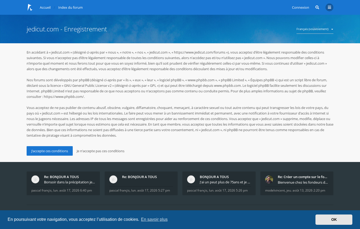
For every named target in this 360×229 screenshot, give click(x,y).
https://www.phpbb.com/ (64, 96)
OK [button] (334, 219)
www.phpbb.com (227, 85)
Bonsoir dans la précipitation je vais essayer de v (69, 182)
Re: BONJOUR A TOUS (61, 176)
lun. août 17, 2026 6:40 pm (72, 190)
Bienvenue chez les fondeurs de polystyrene (303, 182)
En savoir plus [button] (154, 219)
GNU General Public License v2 (87, 85)
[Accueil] (30, 7)
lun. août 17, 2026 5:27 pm (150, 190)
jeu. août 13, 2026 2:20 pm (305, 190)
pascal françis (41, 190)
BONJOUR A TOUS (214, 176)
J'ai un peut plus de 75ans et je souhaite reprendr (225, 182)
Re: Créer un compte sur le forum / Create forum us (303, 176)
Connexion (300, 7)
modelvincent (275, 190)
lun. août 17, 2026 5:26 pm (228, 190)
